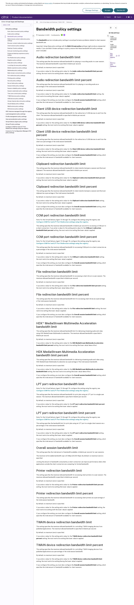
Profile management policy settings (16, 116)
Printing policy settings (14, 78)
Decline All (121, 10)
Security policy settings (14, 80)
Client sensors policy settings (15, 45)
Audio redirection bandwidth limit (113, 39)
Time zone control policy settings (17, 93)
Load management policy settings (15, 114)
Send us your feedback (113, 64)
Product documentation (22, 17)
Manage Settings (91, 10)
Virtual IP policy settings (13, 124)
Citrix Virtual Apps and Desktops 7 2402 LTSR (52, 22)
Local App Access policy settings (17, 65)
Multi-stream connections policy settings (19, 73)
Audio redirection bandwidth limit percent (113, 47)
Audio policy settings (13, 34)
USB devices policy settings (15, 98)
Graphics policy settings (14, 60)
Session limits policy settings (15, 86)
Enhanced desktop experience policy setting (18, 54)
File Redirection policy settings (16, 57)
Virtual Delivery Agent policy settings (16, 121)
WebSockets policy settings (15, 106)
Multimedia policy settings (14, 70)
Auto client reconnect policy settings (18, 31)
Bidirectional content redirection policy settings (18, 39)
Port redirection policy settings (16, 75)
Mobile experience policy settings (17, 68)
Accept (107, 10)
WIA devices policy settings (15, 109)
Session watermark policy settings (17, 91)
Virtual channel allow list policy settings (18, 101)
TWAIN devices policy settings (16, 96)
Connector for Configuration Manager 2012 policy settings (18, 131)
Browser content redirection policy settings (19, 43)
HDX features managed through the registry (19, 111)
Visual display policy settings (15, 103)
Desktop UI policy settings (15, 48)
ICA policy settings (12, 29)
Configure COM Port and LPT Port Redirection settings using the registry (17, 127)
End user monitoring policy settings (17, 51)
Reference (69, 22)
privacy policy (49, 3)
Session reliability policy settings (16, 88)
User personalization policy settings (16, 119)
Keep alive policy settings (14, 62)
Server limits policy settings (15, 83)
